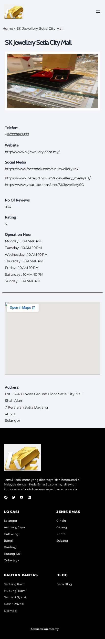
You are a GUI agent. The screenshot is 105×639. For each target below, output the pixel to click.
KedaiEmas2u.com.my (45, 629)
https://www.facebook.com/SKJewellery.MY (42, 169)
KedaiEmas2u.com (43, 484)
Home (7, 28)
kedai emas (22, 480)
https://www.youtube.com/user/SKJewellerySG (44, 185)
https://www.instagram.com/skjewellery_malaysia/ (48, 178)
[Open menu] (98, 12)
